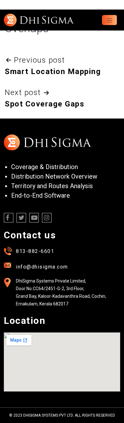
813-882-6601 (35, 251)
